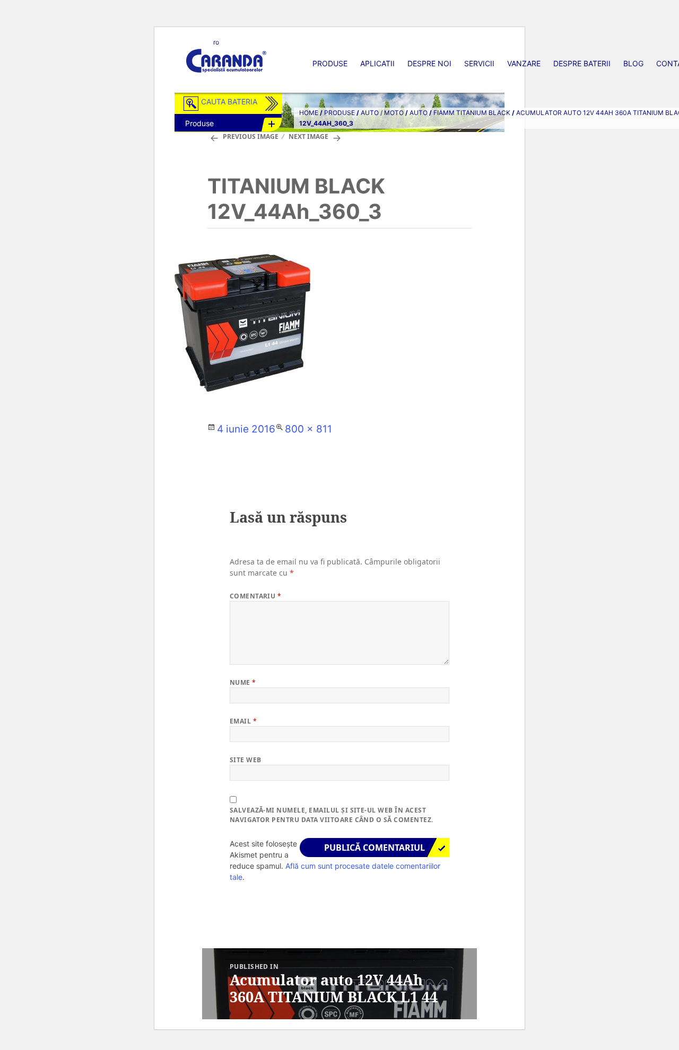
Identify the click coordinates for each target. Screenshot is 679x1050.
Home (308, 113)
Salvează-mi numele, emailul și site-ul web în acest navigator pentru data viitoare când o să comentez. (331, 815)
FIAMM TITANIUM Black (471, 113)
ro (216, 42)
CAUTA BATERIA (229, 101)
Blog (633, 63)
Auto (419, 113)
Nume (243, 682)
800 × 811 (308, 429)
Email (243, 721)
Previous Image (250, 136)
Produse (329, 63)
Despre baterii (582, 63)
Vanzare (524, 63)
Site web (246, 759)
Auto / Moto (382, 113)
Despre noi (429, 63)
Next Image (308, 136)
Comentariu (256, 596)
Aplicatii (377, 63)
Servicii (479, 63)
